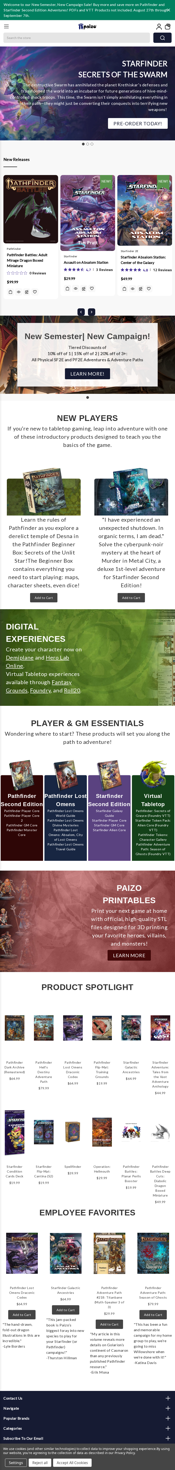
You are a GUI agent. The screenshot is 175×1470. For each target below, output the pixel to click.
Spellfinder (72, 1166)
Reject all (40, 1462)
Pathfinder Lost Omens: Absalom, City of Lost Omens (66, 834)
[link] (26, 273)
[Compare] (26, 292)
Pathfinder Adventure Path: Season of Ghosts (153, 1292)
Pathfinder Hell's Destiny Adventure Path (43, 1071)
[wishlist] (35, 292)
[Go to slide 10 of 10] (81, 312)
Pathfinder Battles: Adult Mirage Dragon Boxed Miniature (27, 260)
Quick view (18, 292)
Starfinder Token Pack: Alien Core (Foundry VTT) (153, 825)
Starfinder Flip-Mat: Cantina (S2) (43, 1171)
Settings (16, 1462)
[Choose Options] (67, 288)
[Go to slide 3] (91, 144)
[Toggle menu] (6, 26)
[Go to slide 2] (87, 144)
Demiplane (20, 657)
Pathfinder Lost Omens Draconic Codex (22, 1292)
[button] (138, 123)
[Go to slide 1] (83, 144)
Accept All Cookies (72, 1462)
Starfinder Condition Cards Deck (14, 1171)
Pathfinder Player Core (22, 811)
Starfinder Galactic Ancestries (131, 1067)
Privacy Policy (124, 1453)
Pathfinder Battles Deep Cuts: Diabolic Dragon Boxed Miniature (160, 1181)
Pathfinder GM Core (22, 825)
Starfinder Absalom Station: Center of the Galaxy (143, 260)
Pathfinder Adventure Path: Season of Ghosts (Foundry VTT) (153, 849)
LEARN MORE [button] (129, 955)
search (162, 38)
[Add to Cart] (10, 292)
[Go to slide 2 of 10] (91, 312)
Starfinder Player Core (109, 820)
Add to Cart (44, 598)
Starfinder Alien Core (109, 830)
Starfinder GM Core (109, 825)
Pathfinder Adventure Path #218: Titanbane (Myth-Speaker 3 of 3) (109, 1297)
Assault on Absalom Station (86, 262)
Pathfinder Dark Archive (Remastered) (14, 1067)
